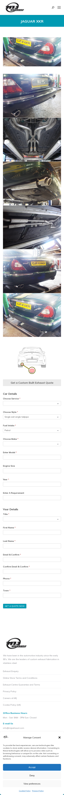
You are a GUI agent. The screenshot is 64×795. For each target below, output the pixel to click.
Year (6, 479)
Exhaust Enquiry (10, 671)
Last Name (9, 541)
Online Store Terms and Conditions (20, 678)
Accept (32, 767)
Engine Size (9, 466)
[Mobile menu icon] (59, 7)
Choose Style (10, 412)
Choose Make (10, 439)
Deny (32, 775)
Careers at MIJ (10, 698)
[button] (59, 737)
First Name (9, 527)
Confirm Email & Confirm (16, 566)
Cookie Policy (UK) (12, 705)
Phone (7, 578)
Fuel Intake (9, 425)
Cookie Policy (25, 791)
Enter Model (10, 452)
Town (6, 590)
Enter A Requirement (13, 493)
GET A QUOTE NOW (15, 606)
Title (6, 514)
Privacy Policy (38, 791)
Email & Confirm (12, 554)
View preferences (32, 783)
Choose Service (11, 398)
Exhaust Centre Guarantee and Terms (21, 684)
